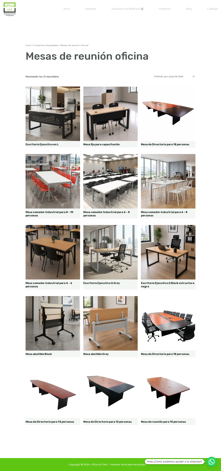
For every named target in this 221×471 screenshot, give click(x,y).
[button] (211, 461)
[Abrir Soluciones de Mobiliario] (142, 9)
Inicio (29, 45)
